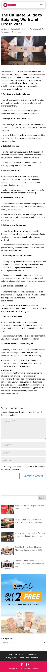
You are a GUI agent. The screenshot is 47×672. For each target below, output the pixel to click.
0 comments (17, 32)
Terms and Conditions (29, 658)
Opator (6, 29)
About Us (19, 655)
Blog (10, 655)
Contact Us (31, 655)
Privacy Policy (11, 658)
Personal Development (31, 29)
